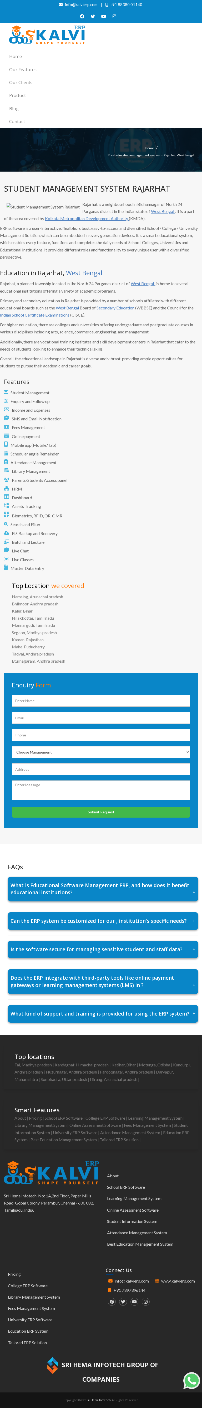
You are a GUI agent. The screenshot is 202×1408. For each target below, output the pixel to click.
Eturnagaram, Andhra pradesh (38, 660)
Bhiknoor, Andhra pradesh (35, 603)
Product (17, 95)
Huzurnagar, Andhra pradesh (72, 1071)
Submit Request (101, 812)
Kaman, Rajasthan (28, 639)
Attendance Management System (130, 1132)
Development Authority (107, 218)
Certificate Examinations (47, 314)
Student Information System (132, 1221)
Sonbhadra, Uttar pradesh (64, 1079)
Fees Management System (148, 1125)
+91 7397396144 (129, 1290)
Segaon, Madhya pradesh (34, 632)
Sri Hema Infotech (99, 1400)
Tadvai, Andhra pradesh (33, 653)
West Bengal (163, 211)
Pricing (36, 1117)
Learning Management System (155, 1117)
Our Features (23, 69)
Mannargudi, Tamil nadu (33, 625)
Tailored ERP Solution (119, 1139)
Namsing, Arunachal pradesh (37, 596)
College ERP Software (105, 1117)
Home (15, 56)
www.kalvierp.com (178, 1280)
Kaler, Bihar (22, 610)
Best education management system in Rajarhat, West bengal (151, 155)
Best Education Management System (64, 1139)
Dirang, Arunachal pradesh (114, 1079)
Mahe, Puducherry (28, 646)
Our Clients (20, 82)
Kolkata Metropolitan (65, 218)
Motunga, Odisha (155, 1064)
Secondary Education (116, 307)
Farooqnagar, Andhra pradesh (127, 1071)
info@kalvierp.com (132, 1280)
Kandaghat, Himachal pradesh (82, 1064)
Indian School (12, 314)
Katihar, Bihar (124, 1064)
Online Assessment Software (95, 1125)
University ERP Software (75, 1132)
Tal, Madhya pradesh (33, 1064)
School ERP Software (64, 1117)
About (20, 1117)
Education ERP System (28, 1330)
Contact (17, 121)
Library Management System (40, 1125)
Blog (14, 108)
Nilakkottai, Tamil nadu (33, 617)
